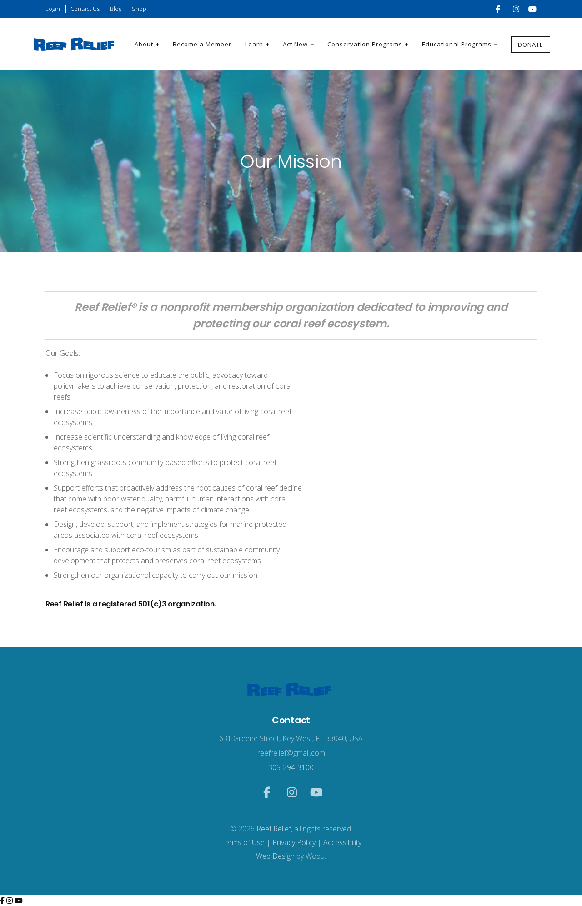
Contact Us (85, 9)
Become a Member (202, 44)
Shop (139, 9)
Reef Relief (273, 829)
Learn (254, 44)
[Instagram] (10, 901)
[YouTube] (19, 901)
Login (52, 9)
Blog (115, 9)
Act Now (295, 44)
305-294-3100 (291, 767)
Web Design (275, 856)
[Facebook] (3, 901)
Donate (530, 44)
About (144, 44)
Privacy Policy (294, 842)
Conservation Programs (364, 44)
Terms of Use (243, 842)
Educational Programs (457, 44)
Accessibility (342, 842)
